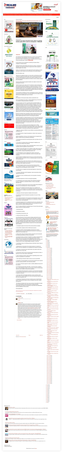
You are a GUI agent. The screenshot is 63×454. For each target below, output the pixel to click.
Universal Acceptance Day (31, 14)
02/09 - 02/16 (49, 377)
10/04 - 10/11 (49, 262)
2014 (47, 390)
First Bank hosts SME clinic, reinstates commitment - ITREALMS (53, 222)
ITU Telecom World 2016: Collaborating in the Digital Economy (8, 234)
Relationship (24, 14)
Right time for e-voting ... (12, 407)
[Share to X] (29, 293)
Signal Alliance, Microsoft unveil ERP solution (52, 211)
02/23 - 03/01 (49, 375)
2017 (47, 387)
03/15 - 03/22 (49, 371)
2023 (47, 243)
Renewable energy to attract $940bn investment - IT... (52, 348)
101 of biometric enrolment (49, 185)
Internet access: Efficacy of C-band (10, 422)
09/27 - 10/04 (49, 263)
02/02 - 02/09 (49, 378)
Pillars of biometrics (48, 188)
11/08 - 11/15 (49, 256)
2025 (47, 241)
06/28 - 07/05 (49, 278)
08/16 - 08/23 (49, 270)
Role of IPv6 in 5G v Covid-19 (9, 197)
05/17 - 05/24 (49, 361)
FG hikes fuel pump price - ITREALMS (52, 294)
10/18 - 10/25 (49, 259)
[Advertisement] (29, 328)
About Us (8, 13)
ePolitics (12, 13)
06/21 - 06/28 (49, 355)
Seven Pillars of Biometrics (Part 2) (51, 187)
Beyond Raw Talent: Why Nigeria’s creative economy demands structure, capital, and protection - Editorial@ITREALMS (25, 433)
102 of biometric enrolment (49, 184)
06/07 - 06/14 (49, 357)
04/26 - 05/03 (49, 364)
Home (4, 13)
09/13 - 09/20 (49, 265)
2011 (47, 394)
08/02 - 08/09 (49, 272)
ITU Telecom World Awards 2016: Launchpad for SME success (8, 237)
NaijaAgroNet (45, 13)
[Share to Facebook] (30, 293)
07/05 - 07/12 (49, 277)
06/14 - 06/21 (49, 356)
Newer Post (17, 335)
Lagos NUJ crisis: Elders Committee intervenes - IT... (52, 291)
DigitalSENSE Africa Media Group (50, 204)
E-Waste (5, 14)
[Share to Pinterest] (31, 293)
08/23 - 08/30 (49, 269)
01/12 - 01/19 (49, 382)
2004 (47, 402)
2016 (47, 388)
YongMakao (19, 297)
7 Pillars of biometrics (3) (49, 186)
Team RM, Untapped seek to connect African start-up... (52, 331)
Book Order (56, 13)
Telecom (20, 14)
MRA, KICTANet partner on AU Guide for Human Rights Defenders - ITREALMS (54, 228)
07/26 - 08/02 (49, 273)
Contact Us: (40, 13)
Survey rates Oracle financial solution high (52, 233)
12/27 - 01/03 (49, 248)
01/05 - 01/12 (49, 383)
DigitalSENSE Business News (50, 202)
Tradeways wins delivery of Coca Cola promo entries (12, 437)
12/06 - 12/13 (49, 251)
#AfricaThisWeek (34, 13)
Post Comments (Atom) (23, 336)
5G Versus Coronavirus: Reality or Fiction (8, 198)
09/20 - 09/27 (49, 264)
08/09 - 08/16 (49, 271)
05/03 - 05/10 (49, 363)
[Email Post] (26, 293)
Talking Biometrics (22, 13)
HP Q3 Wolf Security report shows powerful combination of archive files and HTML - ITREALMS (21, 418)
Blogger (36, 448)
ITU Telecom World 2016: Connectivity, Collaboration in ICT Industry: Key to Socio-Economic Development (9, 231)
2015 (47, 389)
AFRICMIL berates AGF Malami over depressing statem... (52, 285)
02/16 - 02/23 (49, 376)
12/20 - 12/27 (49, 249)
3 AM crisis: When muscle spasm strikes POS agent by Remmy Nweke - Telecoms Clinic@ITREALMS (22, 440)
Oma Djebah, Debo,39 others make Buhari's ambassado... (52, 301)
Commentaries (29, 13)
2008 (47, 397)
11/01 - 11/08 (49, 257)
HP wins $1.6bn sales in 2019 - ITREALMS (52, 327)
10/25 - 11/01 (49, 258)
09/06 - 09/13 (49, 266)
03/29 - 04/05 (49, 369)
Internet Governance (10, 14)
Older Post (41, 335)
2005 (47, 401)
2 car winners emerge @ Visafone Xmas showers (11, 411)
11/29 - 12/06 (49, 252)
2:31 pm (19, 318)
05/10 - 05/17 (49, 362)
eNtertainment (16, 13)
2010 (47, 395)
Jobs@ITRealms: (50, 13)
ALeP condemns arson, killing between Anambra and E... (52, 344)
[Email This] (28, 293)
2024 (47, 242)
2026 (47, 240)
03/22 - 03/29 (49, 370)
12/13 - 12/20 (49, 250)
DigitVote (16, 14)
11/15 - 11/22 (49, 255)
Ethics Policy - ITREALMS (48, 14)
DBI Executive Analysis (39, 14)
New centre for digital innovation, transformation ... (51, 311)
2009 (47, 396)
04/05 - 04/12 (49, 368)
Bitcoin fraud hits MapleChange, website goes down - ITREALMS (54, 216)
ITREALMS (30, 60)
